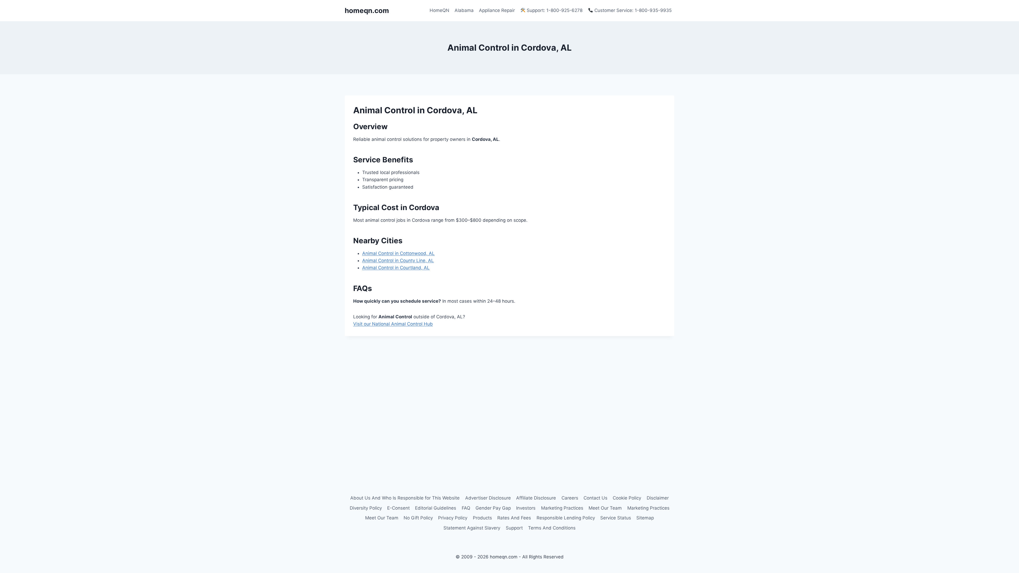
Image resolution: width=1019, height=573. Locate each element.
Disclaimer (658, 498)
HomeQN (439, 10)
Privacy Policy (452, 517)
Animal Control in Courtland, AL (396, 267)
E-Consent (398, 508)
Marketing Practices (562, 508)
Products (482, 517)
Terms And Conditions (552, 528)
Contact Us (595, 498)
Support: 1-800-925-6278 (553, 10)
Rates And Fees (514, 517)
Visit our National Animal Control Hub (393, 324)
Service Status (615, 517)
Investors (526, 508)
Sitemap (645, 517)
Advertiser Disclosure (488, 498)
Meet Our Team (605, 508)
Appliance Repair (497, 10)
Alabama (464, 10)
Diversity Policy (366, 508)
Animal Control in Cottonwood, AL (398, 253)
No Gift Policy (418, 517)
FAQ (466, 508)
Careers (570, 498)
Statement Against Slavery (471, 528)
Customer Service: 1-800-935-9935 (632, 10)
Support (514, 528)
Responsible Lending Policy (566, 517)
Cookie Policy (627, 498)
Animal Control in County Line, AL (398, 260)
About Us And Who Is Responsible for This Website (405, 498)
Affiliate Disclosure (536, 498)
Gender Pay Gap (493, 508)
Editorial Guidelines (435, 508)
